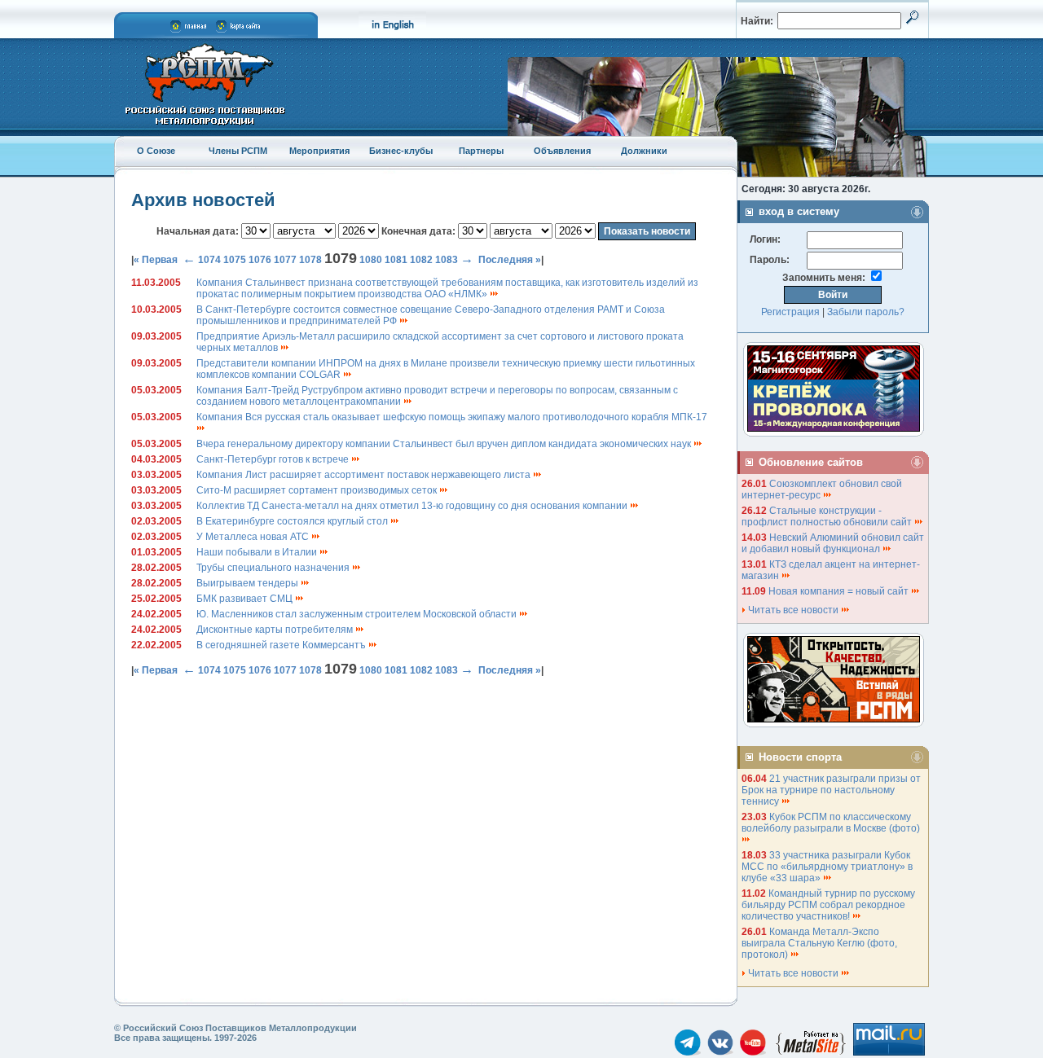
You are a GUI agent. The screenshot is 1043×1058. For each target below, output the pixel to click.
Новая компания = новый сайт (839, 591)
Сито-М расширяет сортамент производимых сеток (317, 490)
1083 (446, 260)
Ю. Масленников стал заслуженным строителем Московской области (357, 614)
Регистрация (790, 312)
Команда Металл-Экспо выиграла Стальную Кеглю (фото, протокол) (819, 943)
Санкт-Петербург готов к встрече (273, 459)
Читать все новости (793, 610)
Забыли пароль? (865, 312)
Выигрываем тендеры (248, 583)
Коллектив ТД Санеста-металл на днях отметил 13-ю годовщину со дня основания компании (413, 505)
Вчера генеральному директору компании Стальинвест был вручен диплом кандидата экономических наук (444, 444)
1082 (421, 260)
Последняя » (509, 260)
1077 (285, 260)
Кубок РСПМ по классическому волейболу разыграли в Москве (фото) (832, 822)
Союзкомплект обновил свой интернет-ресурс (822, 489)
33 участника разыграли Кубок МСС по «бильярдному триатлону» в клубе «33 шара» (827, 866)
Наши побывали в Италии (257, 552)
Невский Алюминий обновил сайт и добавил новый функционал (833, 543)
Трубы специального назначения (274, 567)
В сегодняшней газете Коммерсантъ (282, 645)
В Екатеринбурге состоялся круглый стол (293, 521)
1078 (310, 260)
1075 (234, 260)
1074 (209, 260)
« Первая (156, 260)
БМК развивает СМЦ (245, 598)
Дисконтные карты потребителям (275, 629)
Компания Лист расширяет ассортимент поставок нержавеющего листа (364, 475)
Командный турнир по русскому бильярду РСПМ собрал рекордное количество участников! (828, 905)
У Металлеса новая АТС (253, 536)
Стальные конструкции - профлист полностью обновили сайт (828, 516)
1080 (370, 260)
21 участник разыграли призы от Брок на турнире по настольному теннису (831, 790)
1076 (260, 260)
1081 (396, 260)
